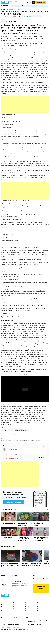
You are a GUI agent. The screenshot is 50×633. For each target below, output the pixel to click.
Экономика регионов (5, 612)
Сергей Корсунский (6, 566)
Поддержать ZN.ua (40, 2)
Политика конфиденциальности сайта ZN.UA (11, 627)
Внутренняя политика (6, 602)
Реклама (3, 582)
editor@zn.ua (14, 586)
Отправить (42, 457)
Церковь (27, 608)
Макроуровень (4, 606)
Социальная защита (17, 602)
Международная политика (7, 604)
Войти (30, 2)
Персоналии (16, 612)
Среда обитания (28, 606)
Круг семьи (39, 606)
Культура (27, 610)
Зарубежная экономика (18, 604)
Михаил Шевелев (11, 21)
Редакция (3, 580)
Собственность (40, 610)
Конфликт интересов (17, 606)
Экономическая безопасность (16, 609)
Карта (2, 587)
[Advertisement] (25, 105)
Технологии (27, 604)
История (39, 604)
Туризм (38, 608)
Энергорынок (4, 608)
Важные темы (5, 5)
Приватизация (4, 610)
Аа (33, 2)
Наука (26, 602)
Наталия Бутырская (28, 566)
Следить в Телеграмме (14, 502)
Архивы (2, 578)
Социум (38, 602)
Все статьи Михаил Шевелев (10, 435)
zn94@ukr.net (28, 583)
